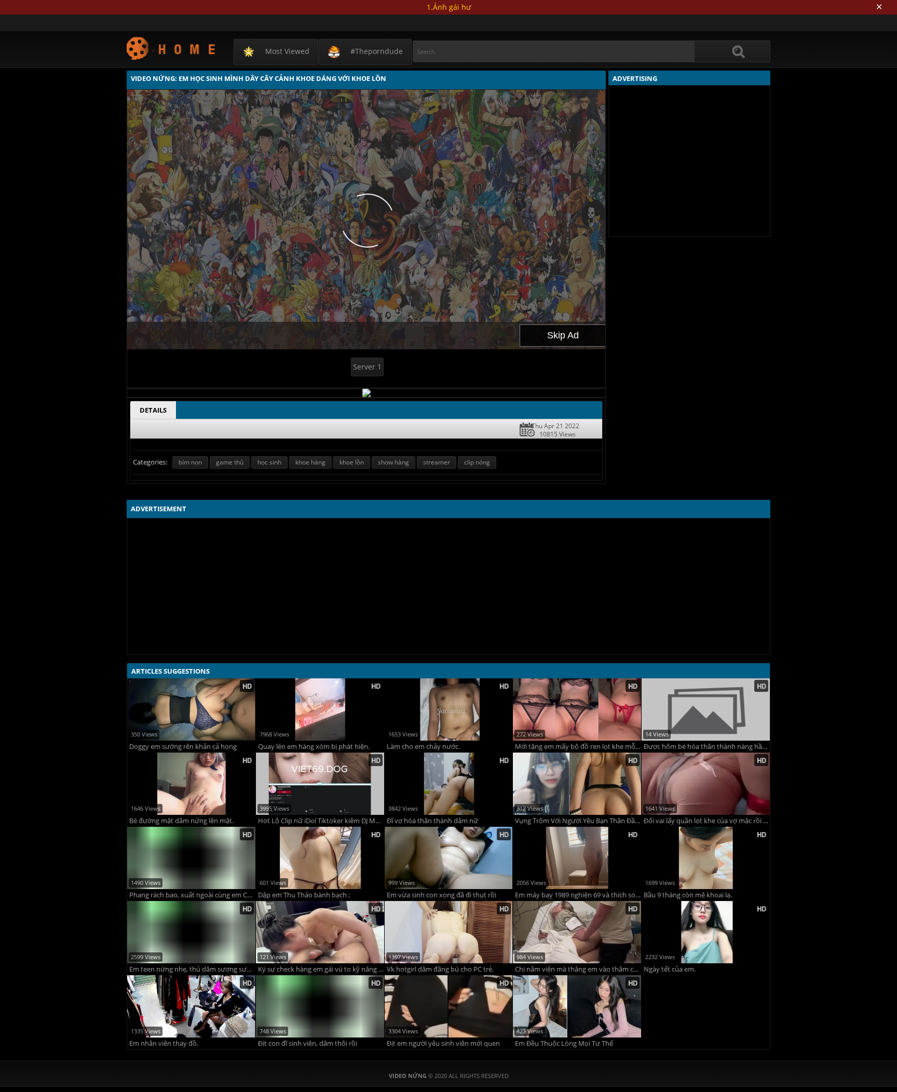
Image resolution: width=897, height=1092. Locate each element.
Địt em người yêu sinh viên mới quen (443, 1043)
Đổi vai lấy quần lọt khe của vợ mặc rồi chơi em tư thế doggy (707, 820)
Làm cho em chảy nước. (423, 746)
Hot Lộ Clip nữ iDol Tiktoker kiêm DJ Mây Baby (321, 820)
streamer (436, 462)
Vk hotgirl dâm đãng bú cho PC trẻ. (440, 969)
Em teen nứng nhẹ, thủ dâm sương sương (192, 969)
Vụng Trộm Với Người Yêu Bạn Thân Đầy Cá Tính (578, 820)
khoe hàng (310, 462)
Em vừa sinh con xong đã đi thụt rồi (441, 895)
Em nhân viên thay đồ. (163, 1043)
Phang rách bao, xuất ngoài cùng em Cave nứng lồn (192, 895)
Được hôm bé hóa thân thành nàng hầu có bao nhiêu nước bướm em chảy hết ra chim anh (707, 746)
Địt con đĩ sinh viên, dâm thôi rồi (307, 1043)
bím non (190, 462)
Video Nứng (171, 48)
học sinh (269, 462)
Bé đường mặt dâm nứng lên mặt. (181, 820)
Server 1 (367, 367)
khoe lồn (351, 462)
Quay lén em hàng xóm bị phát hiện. (314, 746)
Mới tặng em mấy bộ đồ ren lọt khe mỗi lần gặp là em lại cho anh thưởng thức (578, 746)
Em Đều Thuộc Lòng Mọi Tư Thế (564, 1043)
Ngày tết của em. (670, 969)
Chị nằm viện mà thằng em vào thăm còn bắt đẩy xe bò (578, 969)
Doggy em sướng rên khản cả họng (183, 746)
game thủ (229, 462)
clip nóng (477, 462)
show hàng (393, 462)
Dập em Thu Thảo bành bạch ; (304, 895)
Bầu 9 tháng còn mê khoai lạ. (688, 895)
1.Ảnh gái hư (449, 7)
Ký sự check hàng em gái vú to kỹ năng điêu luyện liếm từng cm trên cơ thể (321, 969)
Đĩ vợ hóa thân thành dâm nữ (432, 820)
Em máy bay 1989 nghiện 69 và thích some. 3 (578, 895)
